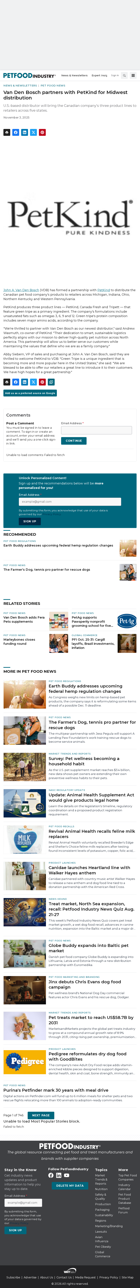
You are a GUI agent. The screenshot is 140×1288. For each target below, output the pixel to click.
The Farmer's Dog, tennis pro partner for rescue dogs (46, 569)
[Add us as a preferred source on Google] (51, 382)
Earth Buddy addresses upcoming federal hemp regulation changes (58, 545)
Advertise (30, 1277)
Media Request (85, 1277)
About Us (46, 1277)
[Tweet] (33, 132)
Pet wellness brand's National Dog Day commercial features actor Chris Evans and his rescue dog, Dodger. (89, 995)
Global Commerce (84, 635)
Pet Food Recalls (61, 826)
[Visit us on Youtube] (66, 1175)
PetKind (103, 290)
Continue (74, 440)
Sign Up (29, 521)
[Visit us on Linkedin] (58, 1175)
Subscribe (13, 1277)
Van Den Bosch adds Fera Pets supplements (24, 620)
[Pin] (42, 132)
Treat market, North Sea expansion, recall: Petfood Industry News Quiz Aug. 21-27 (91, 909)
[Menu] (133, 75)
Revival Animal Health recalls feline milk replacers (92, 834)
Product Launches (62, 862)
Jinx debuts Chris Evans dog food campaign (85, 984)
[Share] (15, 132)
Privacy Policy (108, 1277)
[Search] (124, 75)
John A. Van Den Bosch (21, 290)
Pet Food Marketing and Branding (74, 977)
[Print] (6, 132)
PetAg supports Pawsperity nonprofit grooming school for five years (91, 622)
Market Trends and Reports (70, 753)
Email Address (72, 423)
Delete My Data (69, 1185)
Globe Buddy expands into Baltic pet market (89, 948)
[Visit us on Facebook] (50, 1175)
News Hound (58, 899)
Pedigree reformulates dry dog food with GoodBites (88, 1056)
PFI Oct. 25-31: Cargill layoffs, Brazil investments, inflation (93, 644)
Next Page (41, 1115)
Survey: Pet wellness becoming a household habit (84, 761)
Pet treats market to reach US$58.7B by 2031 (91, 1020)
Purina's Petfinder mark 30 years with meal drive (55, 1090)
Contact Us (64, 1277)
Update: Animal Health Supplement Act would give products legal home (91, 797)
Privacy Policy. (52, 514)
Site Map (128, 1277)
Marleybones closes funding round (19, 642)
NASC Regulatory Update (67, 790)
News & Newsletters (20, 85)
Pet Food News (53, 85)
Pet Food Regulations (19, 541)
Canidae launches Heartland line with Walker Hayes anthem (89, 870)
